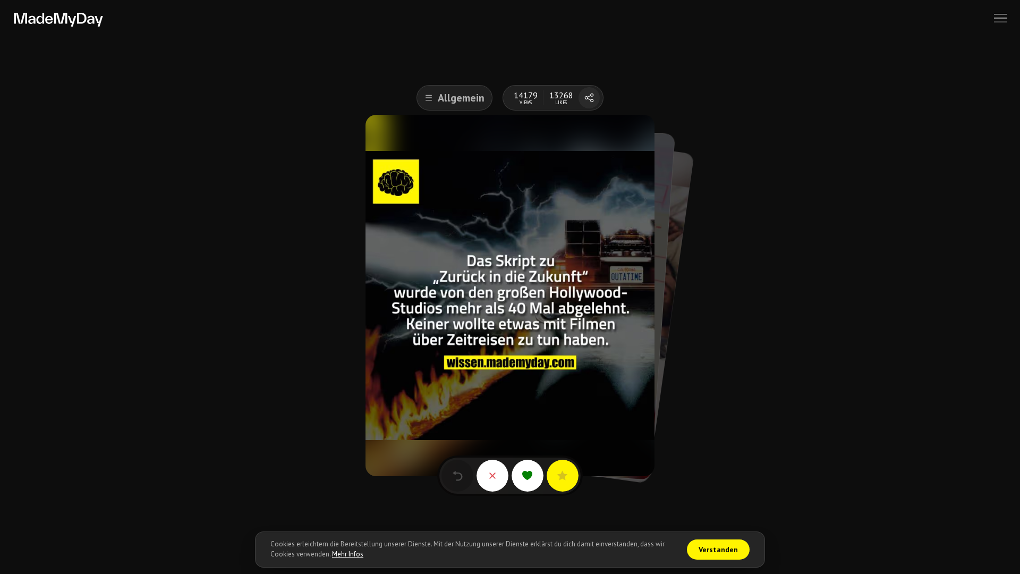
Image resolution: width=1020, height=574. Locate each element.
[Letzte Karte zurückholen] (457, 476)
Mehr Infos (347, 554)
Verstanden (718, 549)
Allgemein (461, 98)
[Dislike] (492, 476)
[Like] (527, 476)
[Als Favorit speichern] (563, 476)
